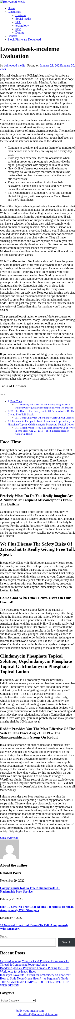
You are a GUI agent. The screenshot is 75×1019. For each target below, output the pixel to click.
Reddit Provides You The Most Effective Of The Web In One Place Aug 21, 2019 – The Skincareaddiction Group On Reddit (45, 430)
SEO (18, 22)
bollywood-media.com (30, 1010)
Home (11, 8)
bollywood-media (14, 65)
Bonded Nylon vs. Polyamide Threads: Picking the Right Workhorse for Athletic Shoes (34, 969)
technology (22, 25)
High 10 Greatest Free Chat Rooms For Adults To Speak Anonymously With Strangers (37, 908)
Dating (19, 32)
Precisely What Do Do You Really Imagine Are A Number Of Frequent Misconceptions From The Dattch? (44, 406)
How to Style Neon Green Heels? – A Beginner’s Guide (34, 978)
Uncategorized (9, 837)
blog (18, 29)
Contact (12, 36)
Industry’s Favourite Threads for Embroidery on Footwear (35, 975)
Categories (14, 11)
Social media (23, 18)
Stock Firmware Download (24, 39)
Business (20, 15)
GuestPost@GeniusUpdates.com (38, 1014)
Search (4, 936)
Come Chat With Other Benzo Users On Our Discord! (47, 417)
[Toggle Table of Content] (3, 394)
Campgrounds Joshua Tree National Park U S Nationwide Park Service (30, 889)
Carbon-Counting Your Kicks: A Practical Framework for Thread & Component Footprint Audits (34, 962)
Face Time (16, 401)
